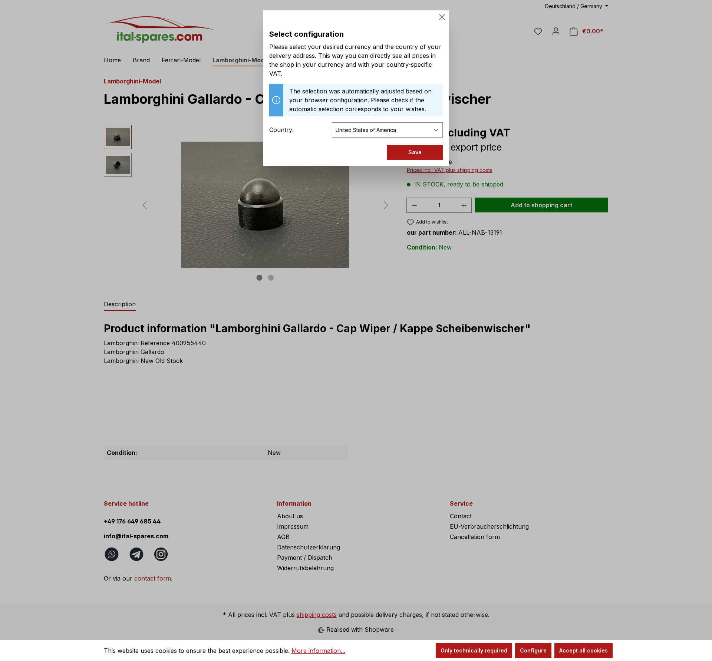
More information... (318, 650)
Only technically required (474, 650)
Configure (533, 650)
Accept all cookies (583, 650)
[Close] (442, 17)
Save (415, 152)
